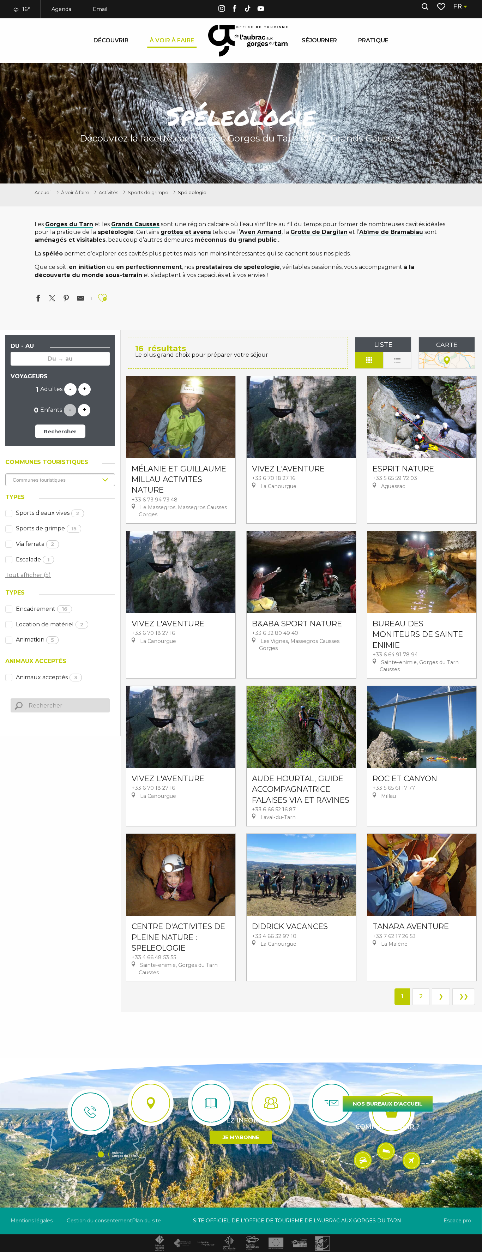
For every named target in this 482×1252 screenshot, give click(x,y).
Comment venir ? (388, 1127)
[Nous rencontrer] (150, 1103)
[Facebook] (235, 9)
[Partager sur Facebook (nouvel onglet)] (38, 299)
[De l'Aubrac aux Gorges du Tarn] (248, 40)
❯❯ (463, 996)
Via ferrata (35, 544)
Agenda (61, 9)
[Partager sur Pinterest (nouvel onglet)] (66, 299)
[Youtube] (261, 9)
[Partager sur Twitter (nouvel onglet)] (52, 299)
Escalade (32, 559)
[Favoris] (442, 7)
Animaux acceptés (46, 677)
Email (100, 9)
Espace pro (457, 1220)
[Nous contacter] (90, 1112)
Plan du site (146, 1220)
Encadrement (41, 609)
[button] (425, 7)
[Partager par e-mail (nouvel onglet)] (80, 299)
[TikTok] (248, 9)
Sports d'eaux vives (47, 513)
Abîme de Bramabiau (391, 232)
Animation (35, 639)
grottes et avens (186, 232)
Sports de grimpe (46, 528)
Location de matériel (50, 624)
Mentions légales (32, 1220)
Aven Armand (261, 232)
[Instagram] (221, 9)
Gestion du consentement (99, 1220)
